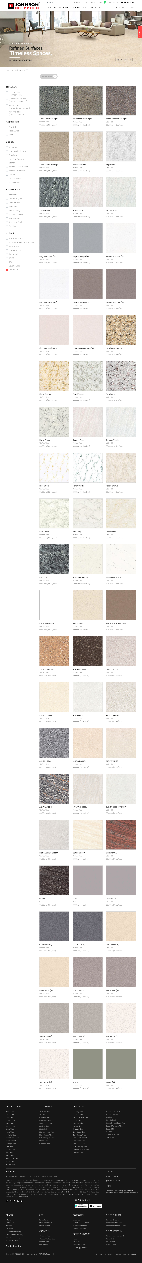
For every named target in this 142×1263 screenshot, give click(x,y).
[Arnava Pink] (88, 192)
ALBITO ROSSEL (79, 761)
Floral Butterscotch (114, 348)
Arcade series (14, 246)
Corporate (120, 8)
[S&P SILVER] (54, 1018)
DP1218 (11, 258)
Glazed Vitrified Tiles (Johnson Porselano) (18, 100)
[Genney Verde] (121, 421)
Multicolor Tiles (12, 1141)
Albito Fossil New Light (82, 118)
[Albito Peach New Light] (54, 146)
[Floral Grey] (121, 375)
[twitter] (124, 2)
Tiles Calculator (79, 1245)
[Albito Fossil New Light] (88, 100)
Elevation (13, 155)
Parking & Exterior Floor (18, 166)
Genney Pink (78, 440)
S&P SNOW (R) (112, 1036)
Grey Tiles (10, 1129)
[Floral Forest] (88, 375)
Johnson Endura (112, 1220)
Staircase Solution (16, 218)
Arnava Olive (44, 210)
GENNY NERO (44, 898)
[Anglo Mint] (121, 146)
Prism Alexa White (80, 577)
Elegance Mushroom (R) (49, 348)
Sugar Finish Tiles (112, 1135)
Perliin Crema (112, 486)
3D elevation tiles (31, 1189)
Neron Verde (78, 486)
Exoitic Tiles (77, 1120)
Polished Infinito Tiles (81, 1150)
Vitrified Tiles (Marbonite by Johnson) (19, 106)
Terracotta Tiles (12, 1158)
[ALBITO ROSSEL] (88, 742)
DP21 (10, 262)
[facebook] (121, 2)
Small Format (44, 1226)
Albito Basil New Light (48, 118)
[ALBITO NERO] (54, 742)
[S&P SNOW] (121, 1018)
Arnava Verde (112, 210)
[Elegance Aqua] (54, 238)
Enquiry (131, 8)
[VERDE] (88, 1064)
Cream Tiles (10, 1123)
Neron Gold (44, 486)
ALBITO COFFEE (79, 669)
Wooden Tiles (44, 1144)
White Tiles (10, 1161)
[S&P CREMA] (121, 926)
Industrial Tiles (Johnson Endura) (16, 113)
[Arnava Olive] (54, 192)
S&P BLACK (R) (45, 944)
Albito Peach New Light (49, 164)
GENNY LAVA (111, 853)
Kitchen (12, 163)
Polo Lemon (111, 531)
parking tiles (11, 1194)
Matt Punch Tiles (79, 1144)
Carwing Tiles (78, 1114)
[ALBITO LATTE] (121, 651)
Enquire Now (139, 32)
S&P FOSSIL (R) (79, 990)
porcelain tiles (12, 1192)
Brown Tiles (10, 1120)
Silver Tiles (10, 1155)
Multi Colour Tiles (12, 1138)
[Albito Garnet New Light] (121, 100)
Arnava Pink (78, 210)
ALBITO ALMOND (46, 669)
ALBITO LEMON (45, 715)
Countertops (14, 202)
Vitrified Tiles (44, 1242)
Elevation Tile (14, 266)
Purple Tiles (10, 1150)
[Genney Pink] (88, 421)
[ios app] (95, 1205)
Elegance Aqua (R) (47, 256)
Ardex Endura (111, 1245)
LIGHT (75, 898)
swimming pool (24, 1194)
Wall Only (13, 127)
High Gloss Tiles (79, 1132)
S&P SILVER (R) (45, 1036)
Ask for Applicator (80, 1248)
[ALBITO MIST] (88, 697)
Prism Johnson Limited (115, 1236)
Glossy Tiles (77, 1126)
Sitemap (99, 1254)
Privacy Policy (120, 1254)
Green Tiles (10, 1126)
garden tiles (41, 1194)
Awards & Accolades (81, 1223)
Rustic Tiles (110, 1117)
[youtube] (132, 2)
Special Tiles (110, 1129)
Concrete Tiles (45, 1120)
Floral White (44, 440)
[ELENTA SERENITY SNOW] (121, 788)
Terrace (12, 174)
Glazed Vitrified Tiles (47, 1239)
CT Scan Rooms (15, 178)
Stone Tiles (43, 1141)
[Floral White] (54, 421)
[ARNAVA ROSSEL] (88, 788)
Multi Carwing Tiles (80, 1147)
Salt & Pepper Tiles (46, 1138)
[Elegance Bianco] (121, 238)
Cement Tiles (44, 1117)
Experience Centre (79, 8)
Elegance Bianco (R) (115, 256)
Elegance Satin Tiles (80, 1117)
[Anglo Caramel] (88, 146)
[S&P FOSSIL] (88, 972)
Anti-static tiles (93, 1192)
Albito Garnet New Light (116, 118)
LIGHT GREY (111, 898)
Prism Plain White (46, 623)
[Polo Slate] (54, 559)
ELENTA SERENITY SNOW (116, 807)
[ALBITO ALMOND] (54, 651)
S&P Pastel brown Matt (116, 623)
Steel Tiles (109, 1132)
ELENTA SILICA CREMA (48, 853)
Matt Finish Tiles (79, 1141)
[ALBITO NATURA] (121, 697)
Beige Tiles (10, 1111)
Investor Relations (80, 1226)
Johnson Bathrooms (114, 1223)
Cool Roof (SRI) (15, 198)
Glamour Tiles (78, 1123)
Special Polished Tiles (114, 1126)
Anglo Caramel (79, 164)
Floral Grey (111, 394)
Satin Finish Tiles (112, 1120)
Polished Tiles (78, 1152)
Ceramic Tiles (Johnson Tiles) (15, 93)
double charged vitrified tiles (59, 1194)
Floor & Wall (14, 131)
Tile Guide (76, 1242)
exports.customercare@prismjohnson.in (122, 1193)
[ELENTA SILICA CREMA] (54, 834)
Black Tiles (10, 1114)
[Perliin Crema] (121, 467)
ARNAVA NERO (45, 807)
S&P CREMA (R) (112, 944)
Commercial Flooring (18, 151)
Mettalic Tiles (44, 1129)
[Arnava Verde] (121, 192)
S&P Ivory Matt (79, 623)
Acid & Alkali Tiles (16, 238)
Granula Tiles (78, 1129)
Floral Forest (78, 394)
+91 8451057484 (112, 2)
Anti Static (13, 195)
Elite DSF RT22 (46, 76)
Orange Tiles (11, 1144)
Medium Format (45, 1223)
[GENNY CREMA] (88, 834)
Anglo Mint (110, 164)
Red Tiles (9, 1152)
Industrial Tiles (44, 1245)
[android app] (81, 1205)
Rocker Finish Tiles (113, 1111)
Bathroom (13, 147)
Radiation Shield (16, 214)
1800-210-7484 (112, 1176)
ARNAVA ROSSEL (80, 807)
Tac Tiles (12, 226)
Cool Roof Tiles (15, 250)
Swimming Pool (15, 222)
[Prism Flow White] (121, 559)
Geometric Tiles (45, 1123)
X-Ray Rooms (14, 182)
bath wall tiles (93, 1189)
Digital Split (13, 254)
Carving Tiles (78, 1111)
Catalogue (63, 8)
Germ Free (13, 206)
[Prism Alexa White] (88, 559)
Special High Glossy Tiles (115, 1123)
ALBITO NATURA (113, 715)
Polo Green (44, 531)
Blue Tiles (9, 1117)
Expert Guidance (96, 8)
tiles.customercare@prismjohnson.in (120, 1190)
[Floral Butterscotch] (121, 330)
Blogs (75, 1239)
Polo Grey (77, 531)
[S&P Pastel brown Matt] (121, 605)
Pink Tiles (9, 1147)
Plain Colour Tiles (46, 1135)
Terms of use (109, 1254)
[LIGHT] (88, 880)
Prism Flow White (113, 577)
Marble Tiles (44, 1126)
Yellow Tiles (10, 1164)
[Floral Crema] (54, 375)
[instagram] (127, 2)
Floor (11, 134)
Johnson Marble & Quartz (116, 1226)
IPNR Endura (110, 1242)
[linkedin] (129, 2)
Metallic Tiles (11, 1135)
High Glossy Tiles (79, 1135)
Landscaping (14, 210)
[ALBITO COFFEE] (88, 651)
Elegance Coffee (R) (81, 302)
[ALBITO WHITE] (121, 742)
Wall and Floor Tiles (78, 1180)
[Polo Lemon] (121, 513)
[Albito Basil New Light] (54, 100)
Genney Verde (112, 440)
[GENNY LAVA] (121, 834)
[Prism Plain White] (54, 605)
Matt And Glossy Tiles (81, 1138)
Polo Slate (43, 577)
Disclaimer (132, 1254)
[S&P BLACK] (54, 926)
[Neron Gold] (54, 467)
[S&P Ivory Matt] (88, 605)
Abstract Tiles (44, 1111)
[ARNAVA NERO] (54, 788)
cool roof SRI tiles (79, 1192)
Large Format (44, 1220)
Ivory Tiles (10, 1132)
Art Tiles (42, 1114)
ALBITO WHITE (112, 761)
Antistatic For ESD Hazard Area (22, 242)
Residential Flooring (17, 170)
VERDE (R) (77, 1082)
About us (76, 1220)
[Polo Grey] (88, 513)
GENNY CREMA (79, 853)
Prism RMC (110, 1239)
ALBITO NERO (45, 761)
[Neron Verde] (88, 467)
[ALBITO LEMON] (54, 697)
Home (8, 70)
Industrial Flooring (16, 159)
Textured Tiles (111, 1138)
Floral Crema (45, 394)
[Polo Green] (54, 513)
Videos (109, 8)
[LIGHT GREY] (121, 880)
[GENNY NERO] (54, 880)
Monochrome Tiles (46, 1132)
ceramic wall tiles (17, 1189)
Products (52, 8)
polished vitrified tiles (27, 1192)
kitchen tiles (82, 1189)
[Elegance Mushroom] (54, 330)
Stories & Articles (79, 1229)
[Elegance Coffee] (88, 284)
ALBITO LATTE (112, 669)
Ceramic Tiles (44, 1236)
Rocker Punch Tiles (113, 1114)
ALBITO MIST (78, 715)
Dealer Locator (82, 2)
